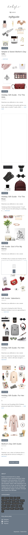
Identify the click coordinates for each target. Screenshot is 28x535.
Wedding (16, 508)
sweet (8, 508)
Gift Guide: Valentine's (10, 298)
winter (21, 508)
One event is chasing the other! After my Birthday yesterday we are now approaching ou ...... (13, 308)
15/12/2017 (3, 99)
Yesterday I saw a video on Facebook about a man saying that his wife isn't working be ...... (13, 452)
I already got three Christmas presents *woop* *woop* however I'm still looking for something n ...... (13, 207)
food (18, 500)
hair (3, 503)
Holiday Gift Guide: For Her (12, 395)
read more (5, 59)
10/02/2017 (3, 300)
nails (22, 503)
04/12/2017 (3, 200)
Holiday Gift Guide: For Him (12, 348)
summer (3, 508)
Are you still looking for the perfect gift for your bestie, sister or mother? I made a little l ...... (13, 106)
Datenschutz (23, 531)
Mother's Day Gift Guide (11, 444)
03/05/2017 (3, 250)
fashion (13, 500)
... (4, 59)
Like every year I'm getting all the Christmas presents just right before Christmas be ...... (13, 404)
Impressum (16, 531)
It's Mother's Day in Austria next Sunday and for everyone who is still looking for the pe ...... (14, 258)
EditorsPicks (4, 500)
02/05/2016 (3, 445)
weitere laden (14, 462)
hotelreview (8, 503)
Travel (12, 508)
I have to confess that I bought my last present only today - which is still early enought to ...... (13, 356)
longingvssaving (15, 503)
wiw (3, 511)
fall (9, 500)
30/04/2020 (3, 55)
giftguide (4, 48)
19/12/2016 (3, 349)
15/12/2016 (3, 397)
